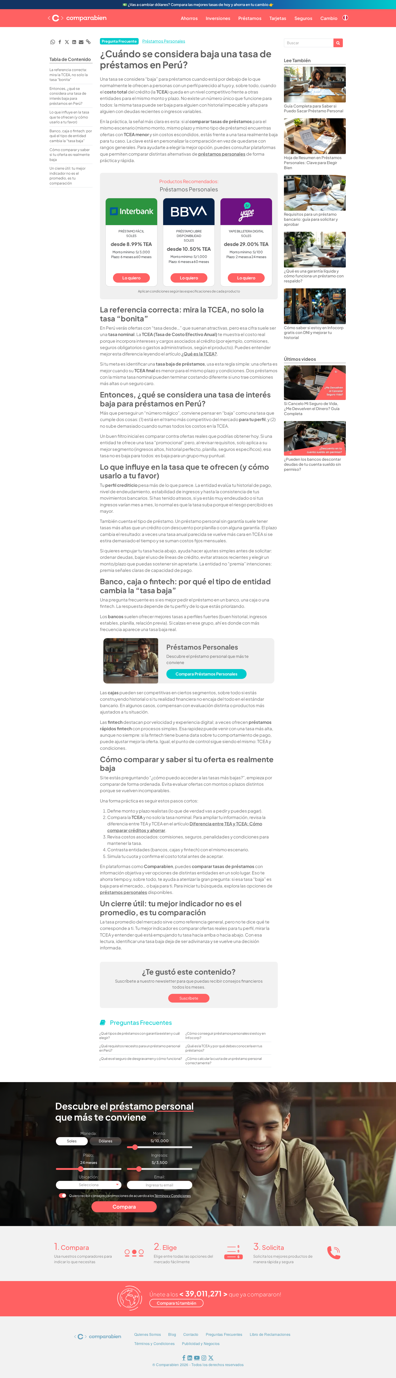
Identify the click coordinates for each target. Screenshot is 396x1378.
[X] (211, 1358)
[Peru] (345, 14)
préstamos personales (221, 154)
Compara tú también (176, 1303)
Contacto (190, 1334)
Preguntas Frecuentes (224, 1334)
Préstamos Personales (163, 41)
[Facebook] (183, 1358)
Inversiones (218, 18)
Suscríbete (188, 998)
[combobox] (88, 1185)
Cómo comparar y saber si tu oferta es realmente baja (70, 154)
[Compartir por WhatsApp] (53, 42)
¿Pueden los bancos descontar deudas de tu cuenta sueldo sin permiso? (312, 464)
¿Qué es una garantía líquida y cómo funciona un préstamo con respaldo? (314, 276)
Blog (172, 1334)
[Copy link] (88, 41)
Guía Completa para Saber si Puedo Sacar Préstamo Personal (313, 108)
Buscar (338, 43)
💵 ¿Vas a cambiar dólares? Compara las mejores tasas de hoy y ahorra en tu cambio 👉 (198, 4)
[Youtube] (197, 1358)
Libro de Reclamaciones (270, 1334)
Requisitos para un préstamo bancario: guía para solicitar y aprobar (311, 219)
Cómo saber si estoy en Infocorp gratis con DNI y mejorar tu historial (314, 332)
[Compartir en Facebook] (60, 42)
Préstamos (249, 18)
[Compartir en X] (67, 42)
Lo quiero (131, 277)
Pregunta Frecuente (119, 41)
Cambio (329, 18)
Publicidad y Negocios (201, 1343)
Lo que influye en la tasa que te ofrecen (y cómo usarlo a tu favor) (69, 117)
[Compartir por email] (81, 42)
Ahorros (189, 18)
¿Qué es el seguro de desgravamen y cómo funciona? (140, 1058)
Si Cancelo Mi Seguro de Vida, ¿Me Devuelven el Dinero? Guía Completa (312, 408)
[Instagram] (203, 1358)
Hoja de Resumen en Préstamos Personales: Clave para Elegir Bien (313, 162)
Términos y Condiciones (172, 1195)
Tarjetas (278, 18)
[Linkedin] (189, 1358)
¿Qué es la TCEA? (199, 353)
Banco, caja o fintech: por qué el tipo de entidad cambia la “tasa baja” (71, 136)
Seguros (303, 18)
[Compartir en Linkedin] (74, 42)
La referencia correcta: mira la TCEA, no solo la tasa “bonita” (69, 74)
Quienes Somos (147, 1334)
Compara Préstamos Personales (206, 673)
